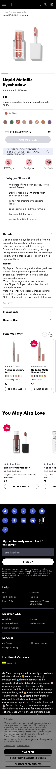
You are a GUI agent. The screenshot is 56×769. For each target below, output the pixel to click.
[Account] (45, 4)
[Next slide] (51, 334)
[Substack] (33, 520)
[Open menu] (4, 4)
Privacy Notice (11, 573)
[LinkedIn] (23, 520)
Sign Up (28, 562)
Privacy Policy (31, 575)
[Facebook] (33, 511)
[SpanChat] (14, 520)
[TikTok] (5, 511)
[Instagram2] (5, 530)
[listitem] (5, 122)
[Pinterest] (23, 511)
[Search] (39, 4)
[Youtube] (42, 511)
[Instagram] (14, 511)
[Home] (11, 4)
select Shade (15, 388)
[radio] (7, 131)
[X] (5, 520)
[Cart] (52, 4)
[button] (28, 44)
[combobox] (28, 113)
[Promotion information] (48, 151)
